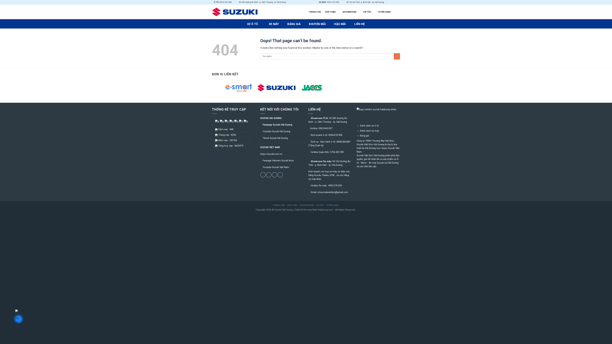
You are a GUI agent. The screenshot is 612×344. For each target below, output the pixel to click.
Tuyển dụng (384, 12)
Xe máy (274, 24)
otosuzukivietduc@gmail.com (332, 192)
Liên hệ (359, 24)
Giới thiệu (330, 12)
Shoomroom (349, 12)
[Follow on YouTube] (398, 2)
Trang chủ (315, 12)
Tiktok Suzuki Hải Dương (275, 138)
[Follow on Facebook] (389, 2)
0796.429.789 (337, 152)
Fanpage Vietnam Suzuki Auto (278, 160)
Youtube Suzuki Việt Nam (276, 167)
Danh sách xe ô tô (369, 125)
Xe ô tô (252, 24)
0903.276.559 (333, 2)
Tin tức (367, 12)
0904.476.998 (225, 2)
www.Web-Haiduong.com (320, 209)
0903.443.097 (325, 128)
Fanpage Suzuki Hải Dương (277, 124)
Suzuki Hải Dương (283, 209)
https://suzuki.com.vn (271, 154)
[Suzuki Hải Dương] (235, 12)
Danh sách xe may (369, 130)
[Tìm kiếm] (399, 12)
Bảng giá (294, 24)
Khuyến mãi (317, 24)
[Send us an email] (395, 2)
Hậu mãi (340, 24)
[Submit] (397, 56)
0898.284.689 (343, 141)
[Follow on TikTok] (392, 2)
